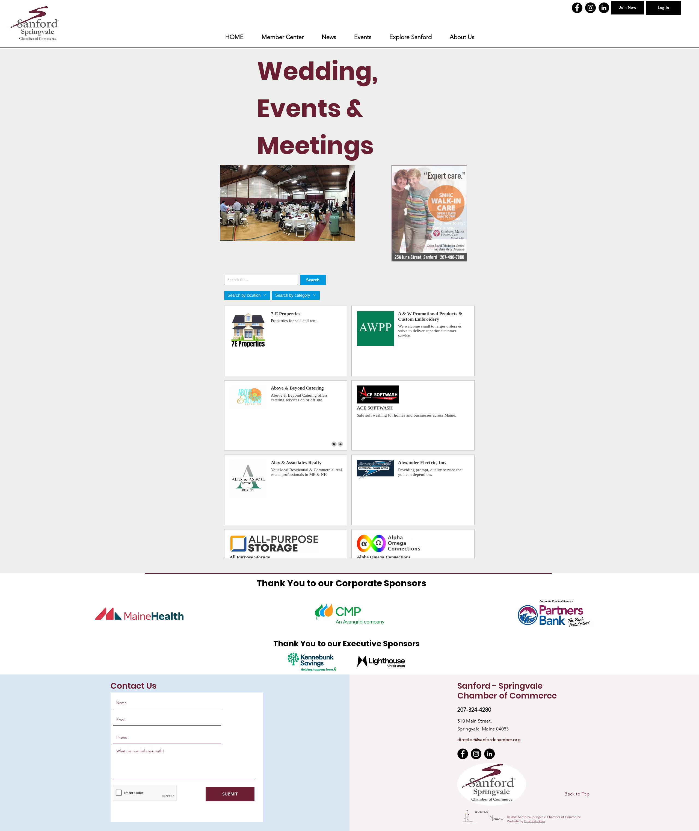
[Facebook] (577, 7)
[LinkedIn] (604, 7)
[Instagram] (590, 7)
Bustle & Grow (534, 821)
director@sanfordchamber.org (488, 739)
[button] (410, 37)
